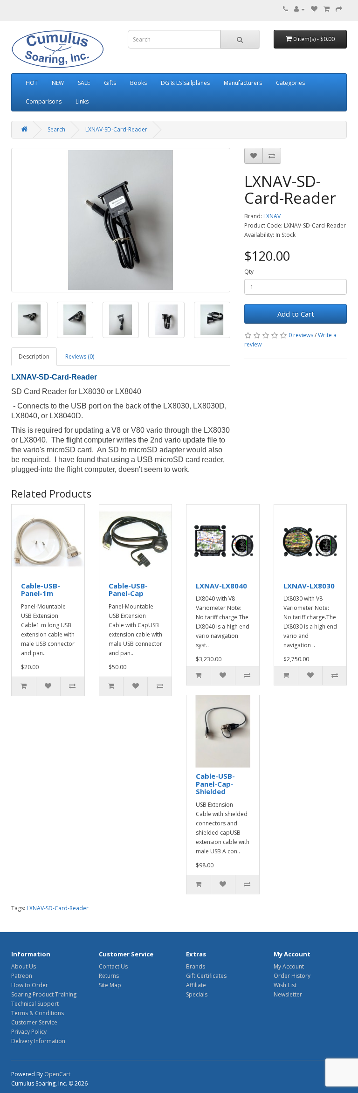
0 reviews (301, 335)
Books (138, 83)
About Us (23, 966)
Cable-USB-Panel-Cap (128, 589)
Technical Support (35, 1004)
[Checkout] (339, 9)
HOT (32, 83)
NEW (58, 83)
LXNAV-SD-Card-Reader (116, 129)
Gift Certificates (206, 976)
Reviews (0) (79, 356)
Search (56, 129)
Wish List (285, 985)
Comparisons (44, 101)
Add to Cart (295, 313)
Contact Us (113, 966)
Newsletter (288, 994)
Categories (290, 83)
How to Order (29, 985)
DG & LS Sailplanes (185, 83)
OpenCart (57, 1074)
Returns (109, 976)
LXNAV (272, 216)
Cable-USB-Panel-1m (40, 589)
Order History (292, 976)
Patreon (21, 976)
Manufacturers (243, 83)
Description (34, 356)
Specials (196, 994)
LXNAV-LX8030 (309, 585)
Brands (195, 966)
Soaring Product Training (43, 994)
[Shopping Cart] (327, 9)
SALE (84, 83)
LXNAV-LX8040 (221, 585)
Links (82, 101)
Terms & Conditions (37, 1013)
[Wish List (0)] (314, 9)
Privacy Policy (29, 1032)
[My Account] (299, 9)
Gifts (110, 83)
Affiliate (196, 985)
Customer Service (34, 1022)
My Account (289, 966)
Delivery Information (38, 1041)
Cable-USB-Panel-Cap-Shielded (215, 783)
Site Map (110, 985)
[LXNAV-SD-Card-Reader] (120, 220)
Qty (249, 272)
